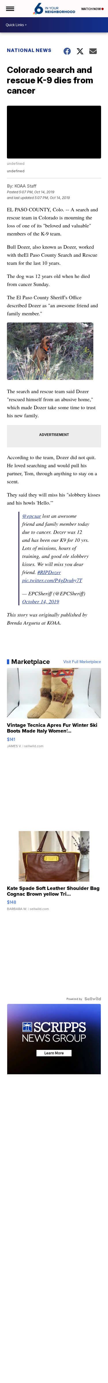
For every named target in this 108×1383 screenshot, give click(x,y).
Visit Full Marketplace (82, 662)
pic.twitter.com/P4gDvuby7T (52, 580)
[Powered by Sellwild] (92, 999)
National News (29, 50)
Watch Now (91, 9)
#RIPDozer (49, 572)
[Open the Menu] (9, 8)
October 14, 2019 (40, 601)
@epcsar (31, 515)
